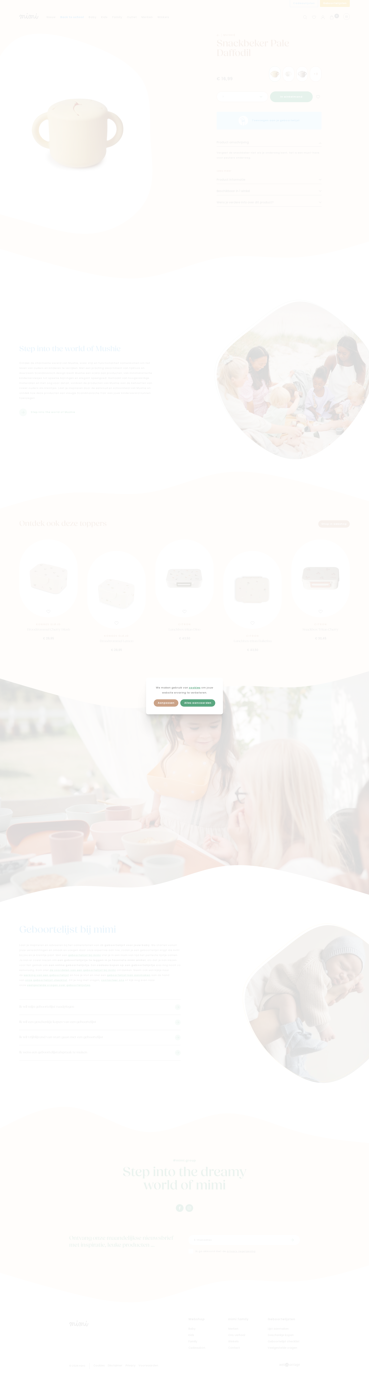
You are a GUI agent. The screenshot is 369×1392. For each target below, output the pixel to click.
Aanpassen (166, 703)
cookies (194, 688)
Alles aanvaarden (197, 703)
